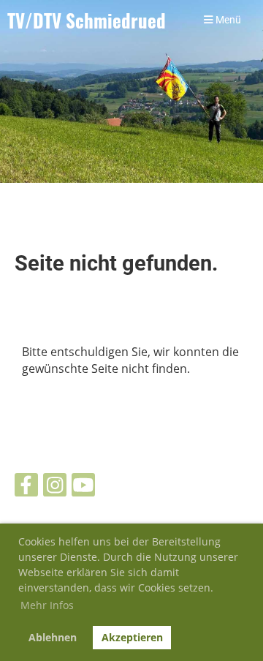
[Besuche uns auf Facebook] (26, 487)
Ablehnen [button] (52, 637)
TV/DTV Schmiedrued (86, 20)
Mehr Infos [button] (47, 605)
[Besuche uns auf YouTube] (83, 487)
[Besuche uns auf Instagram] (54, 487)
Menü (227, 20)
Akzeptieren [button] (132, 637)
